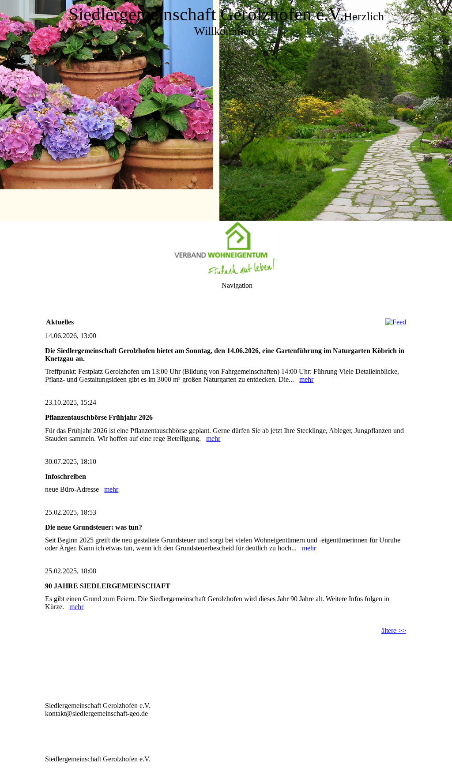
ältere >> (393, 630)
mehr (306, 379)
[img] (226, 110)
